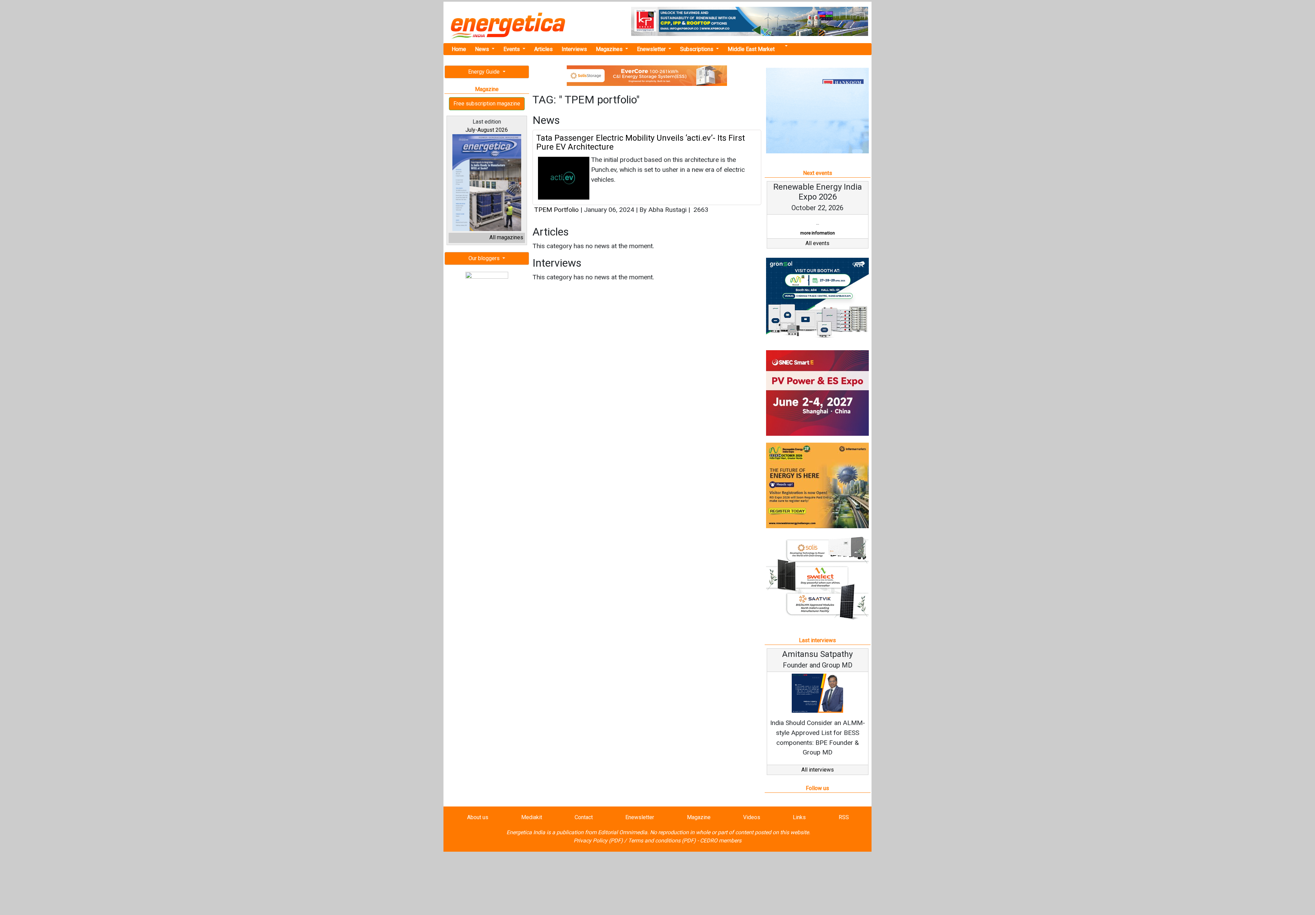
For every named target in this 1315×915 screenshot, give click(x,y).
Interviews (574, 49)
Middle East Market (751, 49)
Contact (584, 817)
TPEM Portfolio (556, 210)
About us (477, 817)
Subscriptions (697, 49)
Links (799, 817)
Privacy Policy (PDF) (598, 840)
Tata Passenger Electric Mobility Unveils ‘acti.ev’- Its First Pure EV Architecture (640, 142)
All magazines (506, 237)
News (482, 49)
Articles (543, 49)
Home (459, 49)
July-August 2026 (486, 130)
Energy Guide (484, 71)
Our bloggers (484, 258)
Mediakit (531, 817)
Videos (751, 817)
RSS (844, 817)
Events (512, 49)
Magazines (610, 49)
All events (817, 243)
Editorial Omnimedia (622, 832)
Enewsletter (652, 49)
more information (817, 233)
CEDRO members (720, 840)
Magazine (699, 817)
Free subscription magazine (486, 103)
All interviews (817, 769)
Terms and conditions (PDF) (662, 840)
